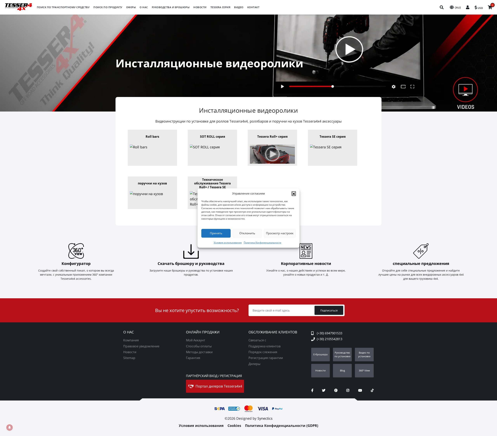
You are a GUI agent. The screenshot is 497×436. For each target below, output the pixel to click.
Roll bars (152, 136)
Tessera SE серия (333, 136)
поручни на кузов (152, 183)
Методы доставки (199, 352)
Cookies (234, 425)
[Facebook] (312, 390)
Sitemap (129, 358)
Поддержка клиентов (264, 346)
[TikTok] (372, 390)
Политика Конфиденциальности (262, 242)
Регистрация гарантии (265, 358)
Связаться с (257, 340)
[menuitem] (63, 7)
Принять (216, 233)
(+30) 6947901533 (329, 333)
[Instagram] (347, 390)
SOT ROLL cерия (212, 136)
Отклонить (247, 233)
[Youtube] (360, 390)
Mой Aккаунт (195, 340)
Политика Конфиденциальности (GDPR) (281, 425)
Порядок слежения (262, 352)
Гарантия (193, 358)
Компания (131, 340)
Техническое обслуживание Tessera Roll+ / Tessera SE (212, 183)
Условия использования (228, 242)
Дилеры (254, 364)
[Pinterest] (335, 390)
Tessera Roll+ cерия (272, 136)
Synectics (265, 418)
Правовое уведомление (141, 346)
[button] (294, 194)
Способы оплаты (199, 346)
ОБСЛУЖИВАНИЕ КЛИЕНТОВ (272, 332)
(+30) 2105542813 (329, 339)
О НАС (128, 332)
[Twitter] (323, 390)
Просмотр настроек (280, 233)
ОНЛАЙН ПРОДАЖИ (203, 332)
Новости (129, 352)
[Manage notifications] (9, 427)
